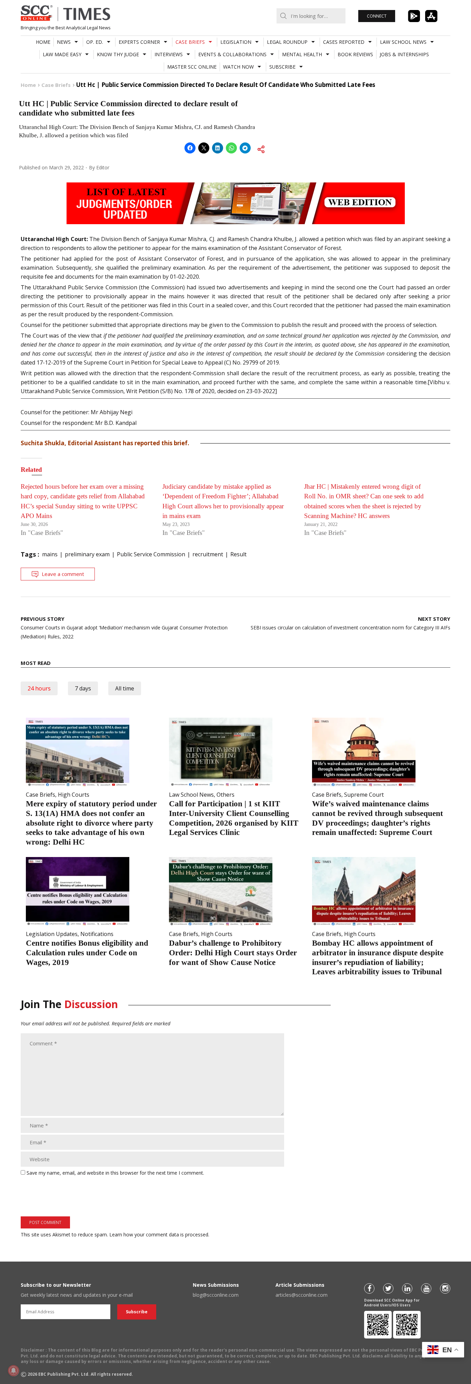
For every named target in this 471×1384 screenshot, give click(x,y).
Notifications (96, 934)
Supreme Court (364, 794)
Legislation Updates (52, 934)
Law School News (403, 42)
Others (225, 794)
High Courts (73, 794)
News (64, 42)
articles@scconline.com (301, 1295)
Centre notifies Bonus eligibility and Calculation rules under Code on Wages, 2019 (87, 952)
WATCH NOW (238, 66)
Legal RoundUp (287, 42)
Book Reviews (355, 54)
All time (124, 688)
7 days (83, 688)
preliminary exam (87, 554)
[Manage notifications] (13, 1370)
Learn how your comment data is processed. (159, 1234)
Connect (377, 16)
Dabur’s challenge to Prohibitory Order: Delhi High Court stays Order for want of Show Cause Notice (233, 952)
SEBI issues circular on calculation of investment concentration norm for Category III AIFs (350, 623)
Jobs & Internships (404, 54)
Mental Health (302, 54)
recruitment (207, 554)
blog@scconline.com (216, 1295)
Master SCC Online (192, 66)
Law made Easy (62, 54)
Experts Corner (139, 42)
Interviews (168, 54)
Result (238, 554)
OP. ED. (94, 42)
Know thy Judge (118, 54)
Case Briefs (190, 42)
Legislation (235, 42)
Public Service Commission (151, 554)
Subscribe (282, 66)
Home (43, 42)
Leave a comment (63, 573)
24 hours (39, 688)
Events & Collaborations (232, 54)
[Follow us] (369, 1288)
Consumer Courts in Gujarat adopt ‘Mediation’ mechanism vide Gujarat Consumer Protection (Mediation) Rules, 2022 (124, 627)
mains (50, 554)
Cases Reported (343, 42)
